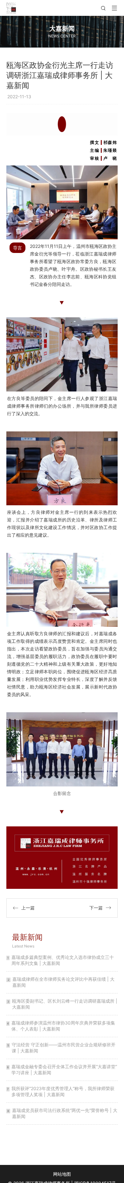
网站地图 (62, 1174)
